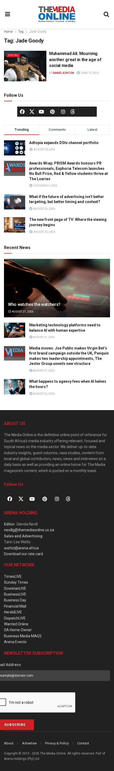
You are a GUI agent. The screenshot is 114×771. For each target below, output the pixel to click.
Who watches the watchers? (34, 304)
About (9, 743)
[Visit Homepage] (56, 14)
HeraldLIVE (13, 612)
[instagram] (63, 111)
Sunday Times (16, 582)
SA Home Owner (18, 630)
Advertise (29, 743)
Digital (13, 55)
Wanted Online (16, 624)
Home (8, 31)
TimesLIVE (13, 576)
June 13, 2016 (89, 72)
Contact (83, 743)
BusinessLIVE (15, 594)
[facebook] (22, 111)
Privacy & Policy (57, 743)
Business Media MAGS (23, 636)
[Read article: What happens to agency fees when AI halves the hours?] (14, 386)
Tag (21, 31)
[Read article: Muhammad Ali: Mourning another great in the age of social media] (25, 66)
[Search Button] (106, 14)
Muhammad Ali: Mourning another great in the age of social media (75, 59)
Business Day (15, 600)
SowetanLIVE (15, 588)
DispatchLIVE (15, 618)
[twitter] (32, 111)
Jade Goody (38, 31)
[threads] (72, 111)
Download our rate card (23, 554)
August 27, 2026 (22, 311)
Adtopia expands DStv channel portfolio (64, 143)
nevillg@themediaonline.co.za (29, 530)
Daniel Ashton (63, 72)
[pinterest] (52, 111)
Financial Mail (15, 606)
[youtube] (41, 111)
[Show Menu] (7, 14)
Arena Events (15, 642)
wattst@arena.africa (21, 548)
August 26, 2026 (44, 393)
